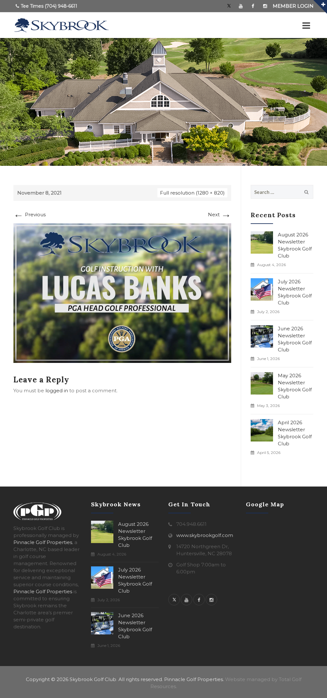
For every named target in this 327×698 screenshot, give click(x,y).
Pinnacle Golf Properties (42, 542)
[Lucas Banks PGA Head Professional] (122, 292)
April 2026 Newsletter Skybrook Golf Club (295, 433)
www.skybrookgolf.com (204, 535)
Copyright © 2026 (47, 679)
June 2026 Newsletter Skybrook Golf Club (295, 339)
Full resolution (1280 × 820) (192, 193)
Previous (29, 214)
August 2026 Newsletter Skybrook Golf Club (295, 245)
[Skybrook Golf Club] (61, 25)
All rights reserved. (140, 679)
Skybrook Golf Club (93, 679)
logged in (56, 390)
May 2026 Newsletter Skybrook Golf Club (295, 386)
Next (219, 214)
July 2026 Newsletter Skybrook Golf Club (295, 292)
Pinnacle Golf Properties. (194, 679)
